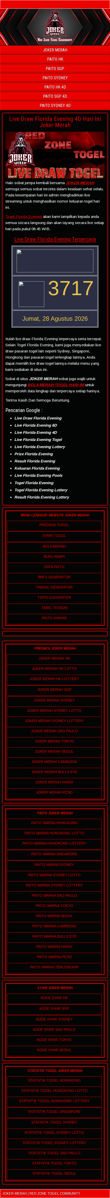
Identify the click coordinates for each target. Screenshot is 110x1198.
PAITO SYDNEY (55, 77)
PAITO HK (55, 59)
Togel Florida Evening (23, 216)
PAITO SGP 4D (55, 96)
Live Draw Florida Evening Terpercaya (55, 239)
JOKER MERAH (55, 50)
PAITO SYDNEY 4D (55, 105)
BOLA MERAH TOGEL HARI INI (56, 385)
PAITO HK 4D (55, 87)
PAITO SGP (55, 68)
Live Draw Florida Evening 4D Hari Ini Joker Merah (55, 122)
